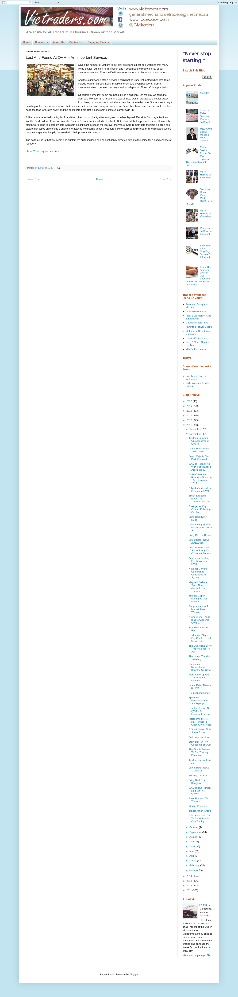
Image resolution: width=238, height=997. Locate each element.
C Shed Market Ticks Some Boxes (200, 731)
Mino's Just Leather (196, 349)
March (193, 860)
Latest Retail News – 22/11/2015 (200, 541)
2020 (189, 401)
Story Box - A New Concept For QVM (200, 743)
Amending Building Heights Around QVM (199, 561)
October (194, 827)
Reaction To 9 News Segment (206, 231)
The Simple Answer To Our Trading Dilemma (199, 752)
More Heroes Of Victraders (205, 174)
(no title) (204, 92)
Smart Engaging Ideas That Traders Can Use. (200, 498)
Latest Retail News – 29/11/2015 (200, 450)
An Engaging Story (199, 737)
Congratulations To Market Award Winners (199, 609)
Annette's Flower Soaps (199, 326)
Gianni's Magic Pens (197, 322)
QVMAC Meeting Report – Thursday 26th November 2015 (200, 479)
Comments (41, 42)
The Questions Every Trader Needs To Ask (200, 648)
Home (26, 42)
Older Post (165, 179)
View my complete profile (196, 955)
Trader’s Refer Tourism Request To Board (205, 116)
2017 (189, 415)
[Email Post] (58, 168)
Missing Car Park (198, 775)
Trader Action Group (200, 810)
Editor (206, 905)
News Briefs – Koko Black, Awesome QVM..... (199, 619)
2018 (189, 410)
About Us (58, 42)
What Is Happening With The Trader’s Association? (200, 466)
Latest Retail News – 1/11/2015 (200, 769)
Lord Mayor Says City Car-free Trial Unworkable (200, 638)
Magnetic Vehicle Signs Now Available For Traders (198, 586)
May (192, 851)
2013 (189, 880)
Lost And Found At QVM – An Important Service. (200, 711)
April (192, 855)
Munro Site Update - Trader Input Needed (200, 677)
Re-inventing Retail (199, 692)
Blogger (134, 974)
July (191, 841)
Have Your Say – (43, 151)
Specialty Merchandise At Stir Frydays (198, 700)
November (195, 434)
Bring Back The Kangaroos (197, 781)
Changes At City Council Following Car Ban (200, 509)
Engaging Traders (98, 42)
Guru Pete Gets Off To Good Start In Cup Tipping (199, 818)
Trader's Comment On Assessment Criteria (199, 441)
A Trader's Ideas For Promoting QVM (200, 489)
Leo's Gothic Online (196, 311)
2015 (189, 425)
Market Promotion (198, 806)
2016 (189, 420)
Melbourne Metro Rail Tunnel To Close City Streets (200, 721)
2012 (189, 885)
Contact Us (76, 42)
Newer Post (33, 179)
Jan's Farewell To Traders (198, 800)
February (194, 865)
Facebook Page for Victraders (196, 377)
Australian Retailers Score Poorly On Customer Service (200, 550)
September (195, 832)
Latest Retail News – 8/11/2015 (200, 687)
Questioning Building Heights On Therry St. (200, 527)
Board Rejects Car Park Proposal (199, 458)
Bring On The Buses (200, 535)
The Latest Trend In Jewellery (199, 658)
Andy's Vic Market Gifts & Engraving (198, 317)
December (195, 429)
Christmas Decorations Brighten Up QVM (200, 667)
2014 (189, 876)
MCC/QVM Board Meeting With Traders (206, 134)
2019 (189, 406)
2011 (189, 890)
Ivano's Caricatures (196, 338)
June (192, 846)
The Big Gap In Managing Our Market (198, 598)
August (193, 836)
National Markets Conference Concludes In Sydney (198, 573)
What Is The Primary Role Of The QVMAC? (200, 790)
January (194, 870)
